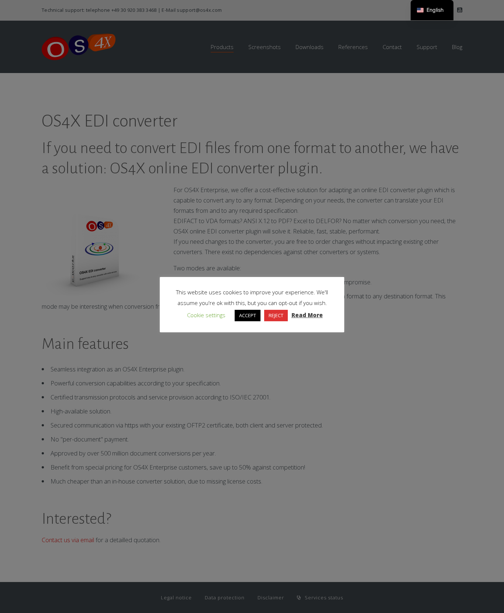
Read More (307, 315)
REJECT (276, 315)
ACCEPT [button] (247, 315)
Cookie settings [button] (206, 315)
